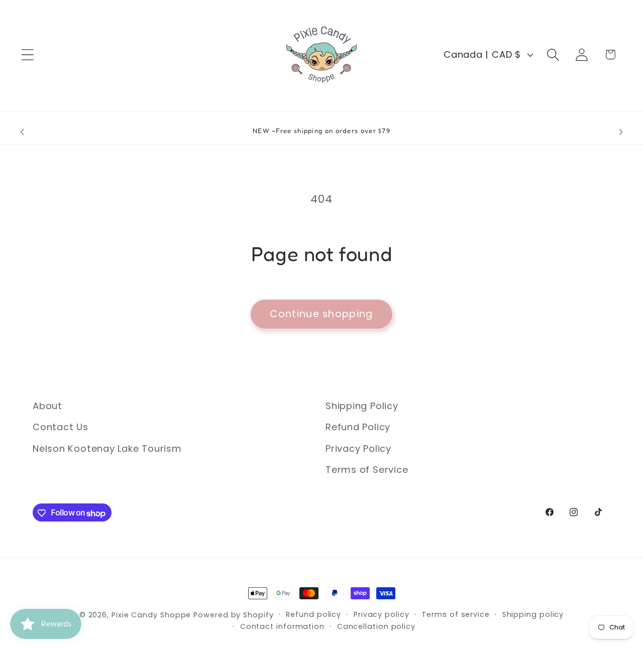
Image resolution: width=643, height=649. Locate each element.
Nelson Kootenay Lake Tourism (107, 448)
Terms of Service (367, 470)
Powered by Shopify (233, 615)
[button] (27, 54)
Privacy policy (381, 614)
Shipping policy (533, 614)
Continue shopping (321, 314)
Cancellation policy (376, 626)
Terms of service (455, 614)
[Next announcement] (621, 132)
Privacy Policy (358, 448)
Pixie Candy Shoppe (151, 615)
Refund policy (313, 614)
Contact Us (60, 427)
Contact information (282, 626)
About (47, 406)
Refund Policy (358, 427)
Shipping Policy (362, 406)
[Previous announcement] (22, 132)
